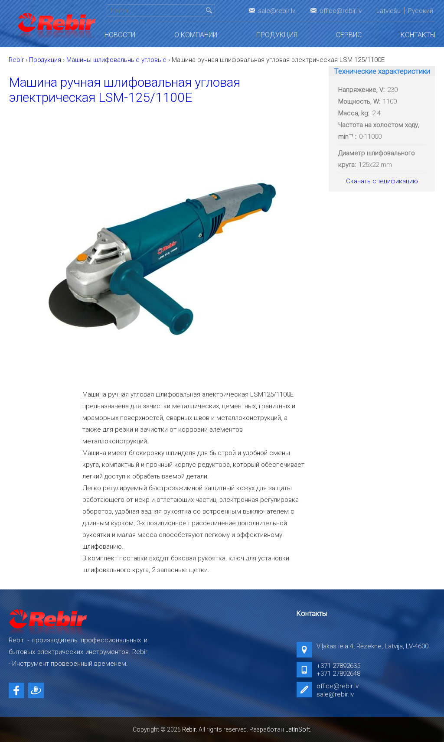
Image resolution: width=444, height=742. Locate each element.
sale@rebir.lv (276, 11)
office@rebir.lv (341, 11)
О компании (195, 35)
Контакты (418, 35)
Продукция (276, 35)
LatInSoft (297, 729)
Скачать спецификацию (382, 181)
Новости (119, 35)
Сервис (349, 35)
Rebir (189, 729)
